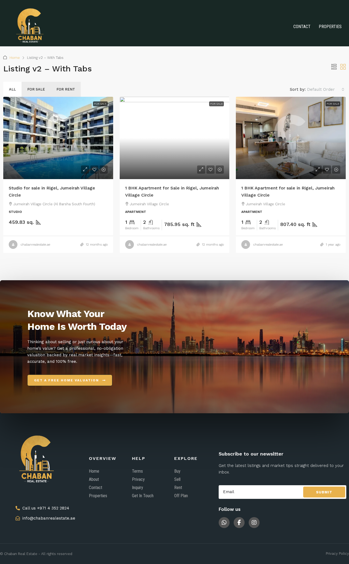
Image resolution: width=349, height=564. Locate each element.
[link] (58, 138)
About (94, 479)
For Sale (100, 103)
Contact (302, 26)
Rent (178, 487)
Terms (137, 471)
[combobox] (325, 89)
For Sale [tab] (36, 89)
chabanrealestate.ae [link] (35, 244)
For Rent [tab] (65, 89)
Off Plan (181, 495)
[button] (334, 67)
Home (15, 58)
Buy (177, 471)
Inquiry (137, 487)
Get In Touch (143, 495)
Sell (177, 479)
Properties (330, 26)
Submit (324, 492)
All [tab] (12, 89)
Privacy (138, 479)
